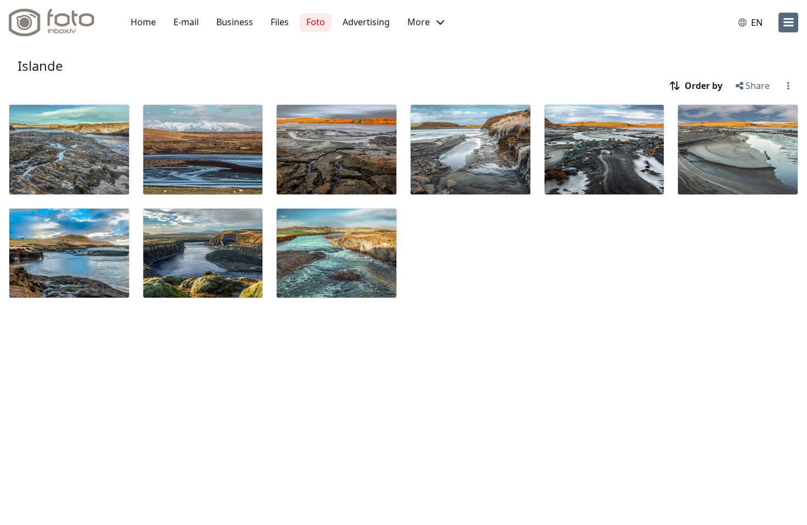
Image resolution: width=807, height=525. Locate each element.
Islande (40, 66)
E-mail (186, 22)
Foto (315, 22)
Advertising (366, 22)
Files (280, 22)
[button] (426, 22)
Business (234, 22)
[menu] (788, 22)
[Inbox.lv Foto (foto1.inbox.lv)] (58, 22)
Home (143, 22)
